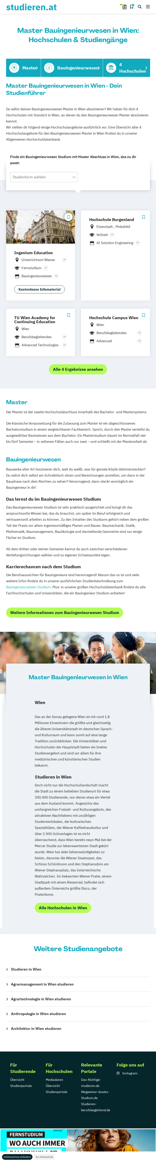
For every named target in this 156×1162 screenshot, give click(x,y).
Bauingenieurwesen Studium (28, 587)
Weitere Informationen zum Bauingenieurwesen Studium (64, 612)
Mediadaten (54, 1080)
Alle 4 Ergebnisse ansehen (78, 369)
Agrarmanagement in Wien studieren (42, 984)
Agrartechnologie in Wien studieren (41, 999)
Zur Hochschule (44, 1156)
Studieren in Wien (26, 969)
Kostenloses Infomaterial (39, 289)
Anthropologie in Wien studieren (38, 1013)
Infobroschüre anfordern (17, 1156)
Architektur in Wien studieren (36, 1028)
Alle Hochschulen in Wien (63, 907)
